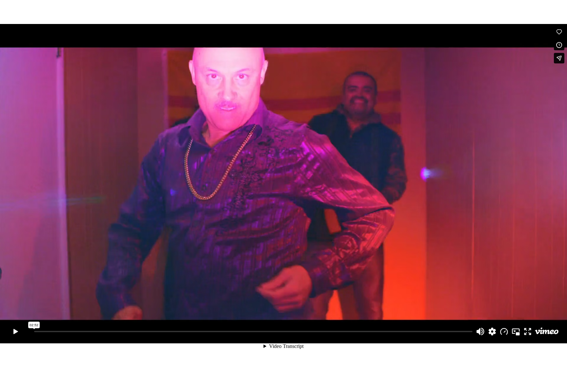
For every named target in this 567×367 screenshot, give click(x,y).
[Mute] (480, 331)
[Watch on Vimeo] (546, 331)
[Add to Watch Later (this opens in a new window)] (559, 45)
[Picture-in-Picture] (516, 331)
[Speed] (504, 331)
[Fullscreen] (527, 331)
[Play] (15, 331)
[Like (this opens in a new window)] (559, 32)
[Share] (559, 58)
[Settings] (492, 331)
